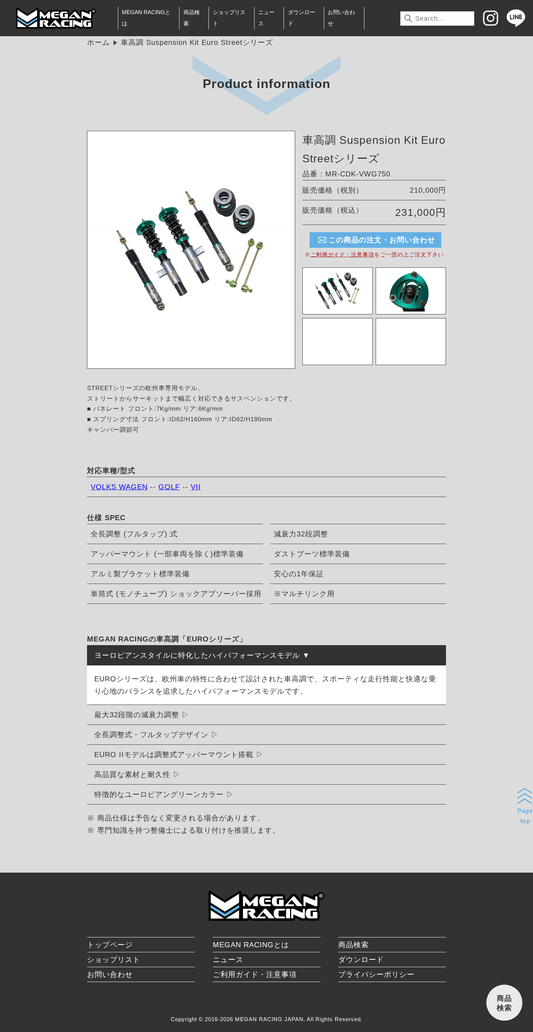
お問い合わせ (341, 17)
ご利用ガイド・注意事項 (342, 254)
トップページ (110, 945)
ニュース (266, 17)
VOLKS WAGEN (119, 487)
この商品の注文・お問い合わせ (382, 240)
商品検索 (191, 17)
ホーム (98, 42)
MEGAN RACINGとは (146, 17)
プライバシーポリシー (376, 974)
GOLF (169, 487)
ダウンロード (301, 17)
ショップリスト (229, 17)
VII (196, 487)
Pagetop (525, 816)
